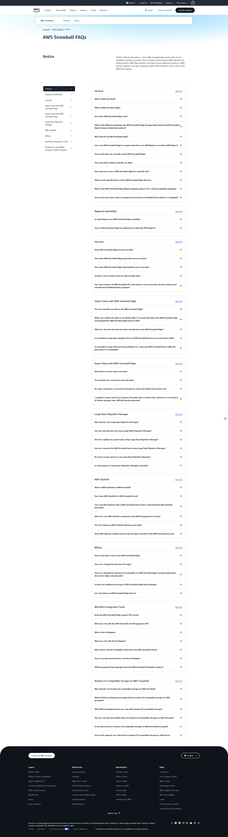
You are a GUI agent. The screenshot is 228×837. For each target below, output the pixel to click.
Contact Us (164, 772)
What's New (33, 795)
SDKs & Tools (121, 776)
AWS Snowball (57, 29)
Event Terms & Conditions (170, 808)
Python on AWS (122, 785)
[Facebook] (176, 823)
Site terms (41, 829)
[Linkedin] (179, 823)
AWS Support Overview (169, 790)
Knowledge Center (167, 785)
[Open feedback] (225, 418)
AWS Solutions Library (81, 785)
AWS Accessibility (167, 795)
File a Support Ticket (168, 776)
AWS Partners (78, 804)
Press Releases (34, 804)
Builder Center (122, 772)
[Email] (199, 823)
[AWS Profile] (193, 3)
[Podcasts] (195, 823)
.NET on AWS (121, 781)
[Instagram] (183, 823)
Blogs (30, 799)
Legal (162, 799)
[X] (172, 823)
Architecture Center (80, 790)
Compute (46, 29)
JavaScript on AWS (123, 799)
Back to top (112, 813)
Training (75, 776)
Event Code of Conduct (169, 804)
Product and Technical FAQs (83, 795)
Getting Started (78, 772)
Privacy (31, 829)
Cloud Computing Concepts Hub (41, 785)
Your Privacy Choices (56, 829)
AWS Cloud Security (36, 790)
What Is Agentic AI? (36, 781)
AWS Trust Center (79, 781)
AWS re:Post (165, 781)
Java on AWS (121, 790)
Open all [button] (178, 91)
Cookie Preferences (80, 829)
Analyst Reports (79, 799)
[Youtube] (191, 823)
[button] (61, 10)
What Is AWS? (34, 772)
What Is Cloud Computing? (39, 776)
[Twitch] (187, 823)
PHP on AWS (121, 795)
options (129, 69)
